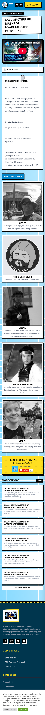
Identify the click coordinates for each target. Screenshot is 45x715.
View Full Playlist (22, 588)
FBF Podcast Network (14, 662)
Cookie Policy (8, 686)
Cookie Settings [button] (10, 709)
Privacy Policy (8, 682)
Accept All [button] (23, 709)
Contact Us (9, 666)
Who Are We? (10, 657)
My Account (33, 4)
